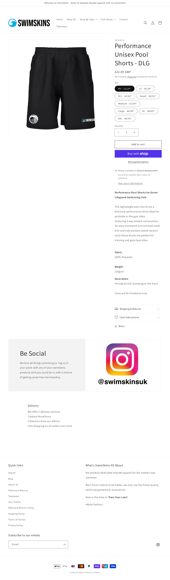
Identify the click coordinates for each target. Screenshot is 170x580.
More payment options (138, 161)
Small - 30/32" (148, 96)
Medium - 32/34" (127, 103)
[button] (88, 19)
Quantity (119, 125)
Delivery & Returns (18, 490)
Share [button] (122, 326)
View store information (130, 183)
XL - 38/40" (148, 111)
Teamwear (13, 496)
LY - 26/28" (145, 88)
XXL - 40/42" (125, 118)
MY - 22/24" (124, 88)
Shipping (131, 76)
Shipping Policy (16, 513)
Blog (10, 478)
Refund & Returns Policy (21, 507)
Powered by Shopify (93, 572)
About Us (13, 484)
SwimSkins (80, 572)
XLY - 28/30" (125, 96)
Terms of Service (17, 519)
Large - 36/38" (126, 111)
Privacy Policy (15, 525)
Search (12, 472)
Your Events (14, 501)
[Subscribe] (64, 544)
